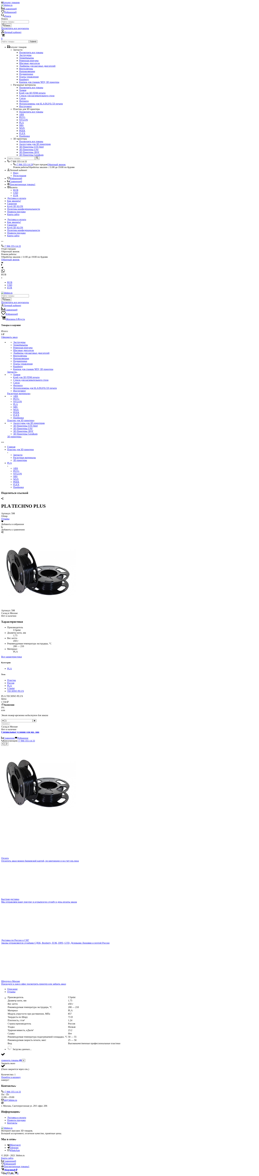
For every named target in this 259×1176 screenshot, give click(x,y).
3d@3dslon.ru (10, 1100)
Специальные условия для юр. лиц (20, 732)
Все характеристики (11, 656)
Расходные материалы (24, 457)
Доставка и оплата (16, 198)
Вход (15, 173)
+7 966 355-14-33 (24, 164)
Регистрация (19, 175)
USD (15, 193)
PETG (16, 471)
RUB (15, 190)
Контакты (12, 1123)
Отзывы (5, 519)
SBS (15, 476)
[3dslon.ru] (6, 1128)
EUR (15, 195)
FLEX (16, 484)
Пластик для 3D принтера (20, 449)
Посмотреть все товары (31, 52)
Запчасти (17, 455)
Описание (12, 989)
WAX (16, 479)
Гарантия (12, 203)
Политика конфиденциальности (23, 209)
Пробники (18, 487)
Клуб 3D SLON (15, 206)
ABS (15, 468)
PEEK (16, 482)
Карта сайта (13, 214)
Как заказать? (14, 201)
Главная (11, 447)
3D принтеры (20, 460)
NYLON (17, 473)
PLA (9, 463)
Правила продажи (16, 211)
